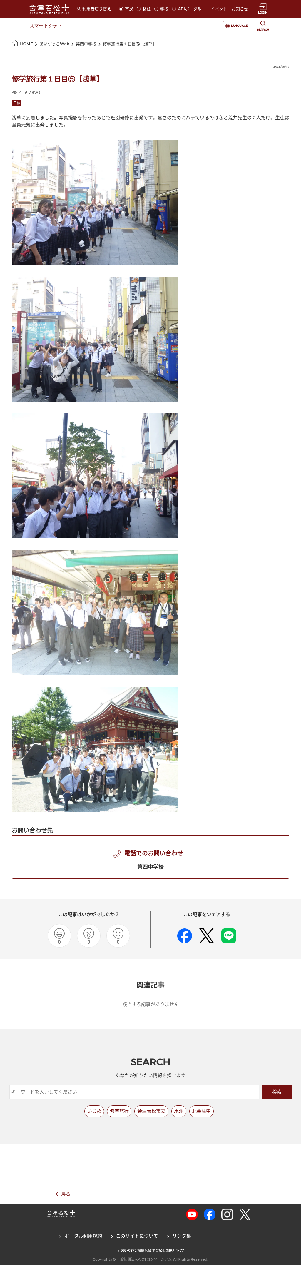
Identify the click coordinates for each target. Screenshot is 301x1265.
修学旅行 (119, 1111)
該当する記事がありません (150, 1004)
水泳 (178, 1111)
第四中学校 (86, 44)
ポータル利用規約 (83, 1236)
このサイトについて (137, 1236)
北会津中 (201, 1111)
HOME (26, 44)
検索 (277, 1092)
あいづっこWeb (54, 44)
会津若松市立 (151, 1111)
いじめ (94, 1111)
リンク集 (181, 1236)
